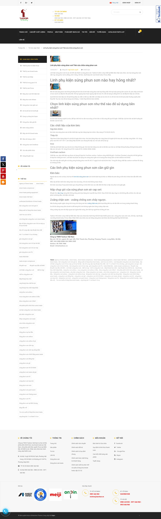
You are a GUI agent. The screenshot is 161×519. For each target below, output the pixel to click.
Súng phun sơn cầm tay (93, 274)
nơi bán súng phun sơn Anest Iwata (30, 310)
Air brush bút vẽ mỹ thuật (30, 111)
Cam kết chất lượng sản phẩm (100, 455)
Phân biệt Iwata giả (72, 32)
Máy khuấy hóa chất (110, 268)
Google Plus (121, 451)
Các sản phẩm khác (29, 150)
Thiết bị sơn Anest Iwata (30, 71)
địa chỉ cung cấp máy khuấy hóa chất (93, 264)
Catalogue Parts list (116, 32)
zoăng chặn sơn (92, 203)
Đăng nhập (126, 3)
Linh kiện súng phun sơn (73, 268)
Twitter (119, 447)
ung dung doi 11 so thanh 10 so (90, 280)
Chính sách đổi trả (77, 447)
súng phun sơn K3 (128, 276)
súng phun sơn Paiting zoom (98, 278)
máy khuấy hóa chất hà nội (126, 268)
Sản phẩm (53, 447)
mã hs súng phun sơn (96, 268)
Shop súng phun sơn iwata (94, 272)
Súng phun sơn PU (113, 278)
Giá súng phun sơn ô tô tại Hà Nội (29, 243)
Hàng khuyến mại (28, 156)
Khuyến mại (134, 266)
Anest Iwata (73, 260)
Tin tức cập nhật (34, 48)
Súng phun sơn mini (65, 278)
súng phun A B (124, 272)
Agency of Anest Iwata (61, 260)
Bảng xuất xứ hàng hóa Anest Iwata (89, 262)
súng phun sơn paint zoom (80, 278)
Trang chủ (53, 443)
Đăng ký (138, 3)
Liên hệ (21, 40)
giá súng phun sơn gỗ (132, 264)
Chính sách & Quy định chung (79, 452)
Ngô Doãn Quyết (73, 69)
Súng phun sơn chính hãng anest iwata (31, 354)
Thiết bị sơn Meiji (28, 77)
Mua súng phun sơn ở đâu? (107, 270)
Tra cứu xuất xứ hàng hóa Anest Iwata (67, 280)
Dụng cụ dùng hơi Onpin (30, 116)
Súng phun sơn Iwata (56, 463)
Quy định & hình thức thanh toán (101, 449)
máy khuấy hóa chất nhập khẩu (28, 288)
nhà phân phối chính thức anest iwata (128, 270)
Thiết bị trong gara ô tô (30, 82)
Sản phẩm (59, 32)
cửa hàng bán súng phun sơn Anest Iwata (126, 262)
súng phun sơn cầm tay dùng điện (111, 274)
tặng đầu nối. (23, 407)
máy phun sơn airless (69, 270)
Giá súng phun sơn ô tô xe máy (78, 266)
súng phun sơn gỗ (79, 276)
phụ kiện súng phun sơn (78, 272)
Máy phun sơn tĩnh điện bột (31, 94)
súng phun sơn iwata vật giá (113, 276)
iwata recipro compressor (122, 266)
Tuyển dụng (101, 32)
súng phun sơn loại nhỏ (26, 381)
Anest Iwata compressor (85, 260)
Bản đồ (92, 32)
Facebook (119, 443)
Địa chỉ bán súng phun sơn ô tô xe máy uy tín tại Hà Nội (32, 224)
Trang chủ (23, 32)
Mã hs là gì (85, 268)
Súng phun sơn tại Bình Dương (129, 278)
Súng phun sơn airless (60, 274)
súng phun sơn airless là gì (76, 274)
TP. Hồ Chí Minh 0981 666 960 (30, 466)
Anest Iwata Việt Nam (120, 260)
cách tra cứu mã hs (107, 262)
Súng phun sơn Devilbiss (30, 144)
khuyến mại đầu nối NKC (57, 268)
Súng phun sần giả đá (29, 122)
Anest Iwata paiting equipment (103, 260)
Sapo (53, 515)
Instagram (120, 459)
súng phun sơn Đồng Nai (65, 276)
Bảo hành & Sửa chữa (99, 443)
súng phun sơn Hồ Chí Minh (95, 276)
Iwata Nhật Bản (108, 266)
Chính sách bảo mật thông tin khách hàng (80, 459)
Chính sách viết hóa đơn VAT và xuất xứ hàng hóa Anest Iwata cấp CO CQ (80, 467)
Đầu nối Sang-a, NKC (29, 139)
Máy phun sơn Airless (29, 99)
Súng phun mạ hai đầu (26, 332)
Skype (118, 455)
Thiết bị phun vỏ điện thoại (31, 65)
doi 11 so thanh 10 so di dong (115, 264)
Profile (50, 32)
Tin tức (84, 32)
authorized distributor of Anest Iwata (30, 201)
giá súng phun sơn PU (96, 266)
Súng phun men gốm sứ (30, 105)
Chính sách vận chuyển (79, 443)
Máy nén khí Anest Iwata (30, 133)
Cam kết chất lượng (37, 32)
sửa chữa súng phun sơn (111, 272)
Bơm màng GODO (28, 128)
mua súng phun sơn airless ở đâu (88, 270)
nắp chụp (60, 193)
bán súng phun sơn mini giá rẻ (67, 262)
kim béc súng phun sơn (81, 176)
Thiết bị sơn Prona (28, 88)
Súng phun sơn (55, 459)
